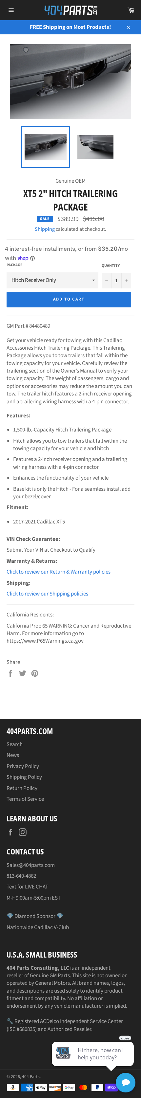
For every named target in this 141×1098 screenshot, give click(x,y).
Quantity (111, 265)
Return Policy (22, 788)
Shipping (45, 229)
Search (15, 744)
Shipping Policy (24, 777)
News (13, 755)
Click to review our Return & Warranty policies (59, 572)
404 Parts (31, 1076)
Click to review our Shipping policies (47, 594)
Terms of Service (25, 799)
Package (15, 265)
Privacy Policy (23, 766)
